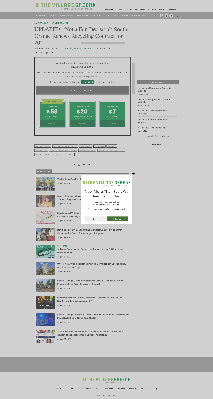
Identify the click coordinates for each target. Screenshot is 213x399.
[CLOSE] (133, 173)
